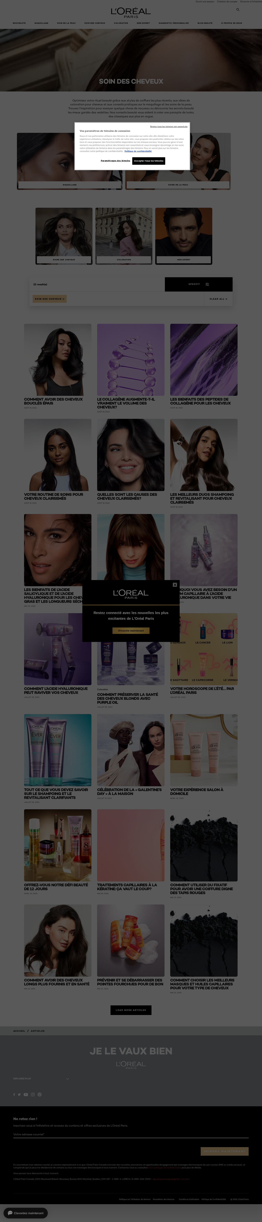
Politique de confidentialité (138, 151)
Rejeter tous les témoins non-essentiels (168, 126)
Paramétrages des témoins (115, 160)
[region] (132, 146)
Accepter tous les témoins (148, 161)
